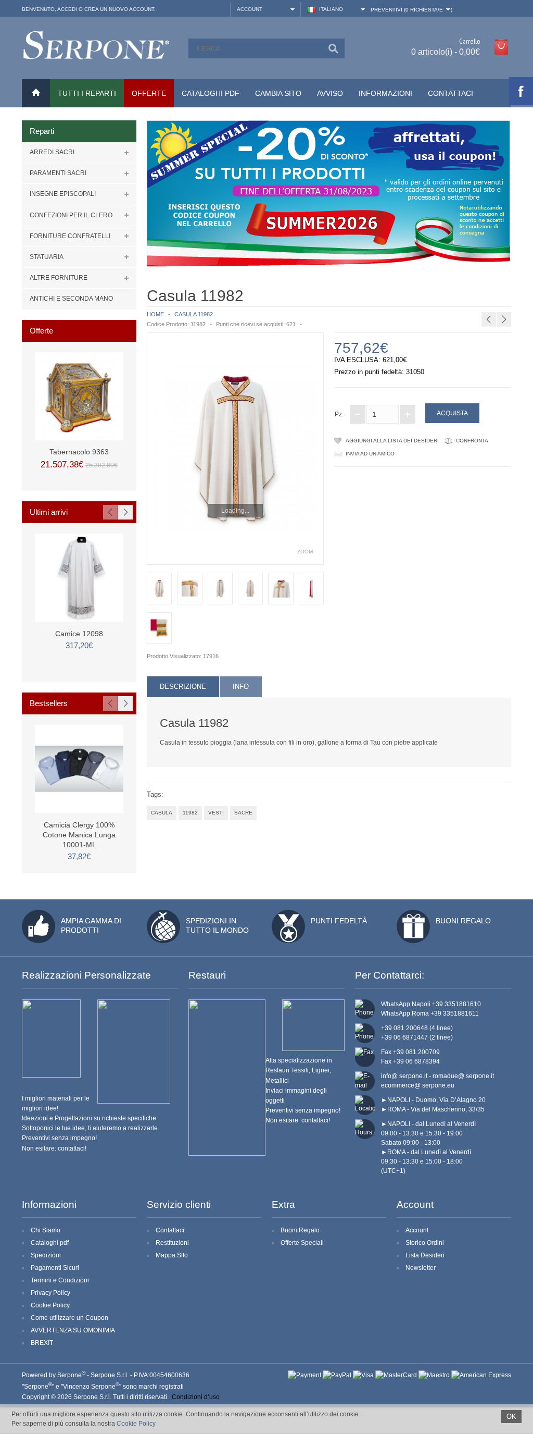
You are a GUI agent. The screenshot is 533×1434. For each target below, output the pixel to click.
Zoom (305, 551)
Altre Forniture (58, 277)
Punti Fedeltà (339, 921)
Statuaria (47, 257)
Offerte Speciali (302, 1242)
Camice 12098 (79, 633)
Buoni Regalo (463, 921)
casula (161, 812)
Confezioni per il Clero (71, 215)
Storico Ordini (424, 1242)
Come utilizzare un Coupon (69, 1317)
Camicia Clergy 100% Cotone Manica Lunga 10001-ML (79, 835)
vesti (216, 812)
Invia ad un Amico (370, 453)
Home (155, 314)
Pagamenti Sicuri (55, 1267)
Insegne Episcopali (63, 193)
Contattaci (450, 93)
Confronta (472, 440)
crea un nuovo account (119, 9)
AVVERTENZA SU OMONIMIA (73, 1330)
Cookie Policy (50, 1305)
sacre (243, 812)
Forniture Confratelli (70, 236)
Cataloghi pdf (50, 1242)
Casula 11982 (193, 314)
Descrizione (183, 686)
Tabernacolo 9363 (79, 452)
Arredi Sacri (52, 152)
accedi (67, 9)
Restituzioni (172, 1242)
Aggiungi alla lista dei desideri (392, 440)
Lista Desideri (425, 1255)
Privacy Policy (50, 1292)
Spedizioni (46, 1255)
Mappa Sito (172, 1255)
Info (241, 686)
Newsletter (420, 1267)
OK (511, 1416)
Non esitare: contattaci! (54, 1148)
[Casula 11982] (235, 448)
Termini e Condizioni (60, 1280)
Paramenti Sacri (58, 173)
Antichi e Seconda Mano (71, 298)
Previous (110, 512)
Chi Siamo (45, 1230)
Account (416, 1230)
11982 (190, 812)
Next (125, 512)
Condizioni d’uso (196, 1397)
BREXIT (42, 1342)
